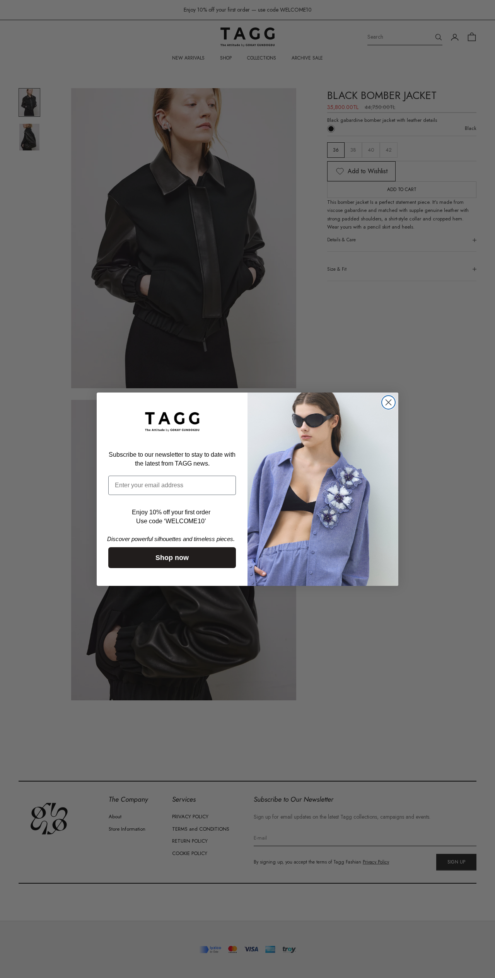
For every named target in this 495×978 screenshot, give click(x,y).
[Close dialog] (388, 402)
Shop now (172, 558)
